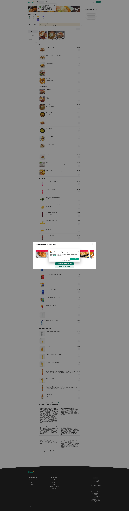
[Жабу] (93, 244)
